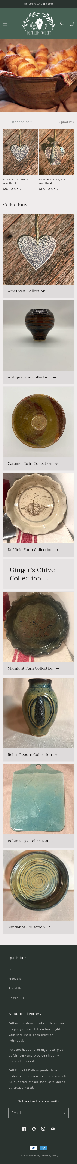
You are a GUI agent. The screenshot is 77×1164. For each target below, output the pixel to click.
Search (13, 969)
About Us (15, 988)
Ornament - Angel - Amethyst (52, 181)
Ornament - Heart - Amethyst (16, 181)
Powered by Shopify (49, 1156)
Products (15, 979)
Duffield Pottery (33, 1156)
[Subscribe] (63, 1112)
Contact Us (16, 998)
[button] (5, 23)
